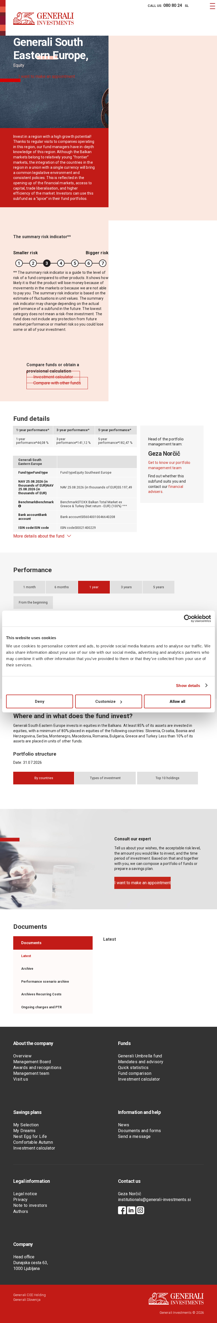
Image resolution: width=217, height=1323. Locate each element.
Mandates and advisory (140, 1061)
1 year (93, 587)
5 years (158, 587)
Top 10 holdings (167, 778)
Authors (20, 1211)
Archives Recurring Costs (41, 994)
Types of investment (105, 778)
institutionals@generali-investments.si (154, 1199)
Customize (105, 701)
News (123, 1124)
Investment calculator (139, 1079)
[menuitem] (164, 6)
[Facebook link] (122, 1211)
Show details (188, 685)
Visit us (20, 1079)
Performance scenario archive (45, 981)
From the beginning (33, 602)
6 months (62, 587)
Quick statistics (133, 1067)
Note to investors (30, 1205)
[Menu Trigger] (212, 6)
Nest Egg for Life (30, 1136)
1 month (29, 587)
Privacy (20, 1199)
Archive (27, 969)
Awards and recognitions (37, 1067)
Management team (31, 1073)
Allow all (177, 701)
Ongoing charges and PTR (41, 1007)
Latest (26, 956)
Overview (22, 1055)
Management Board (32, 1061)
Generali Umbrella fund (140, 1055)
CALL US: (165, 5)
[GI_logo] (43, 24)
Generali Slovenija (26, 1300)
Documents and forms (139, 1130)
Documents (31, 943)
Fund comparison (134, 1073)
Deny (39, 701)
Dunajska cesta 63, (30, 1262)
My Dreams (24, 1130)
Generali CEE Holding (29, 1295)
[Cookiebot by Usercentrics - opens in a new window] (188, 618)
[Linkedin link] (131, 1211)
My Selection (26, 1124)
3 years (126, 587)
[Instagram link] (140, 1211)
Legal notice (25, 1193)
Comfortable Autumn (33, 1142)
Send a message (134, 1136)
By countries (43, 778)
